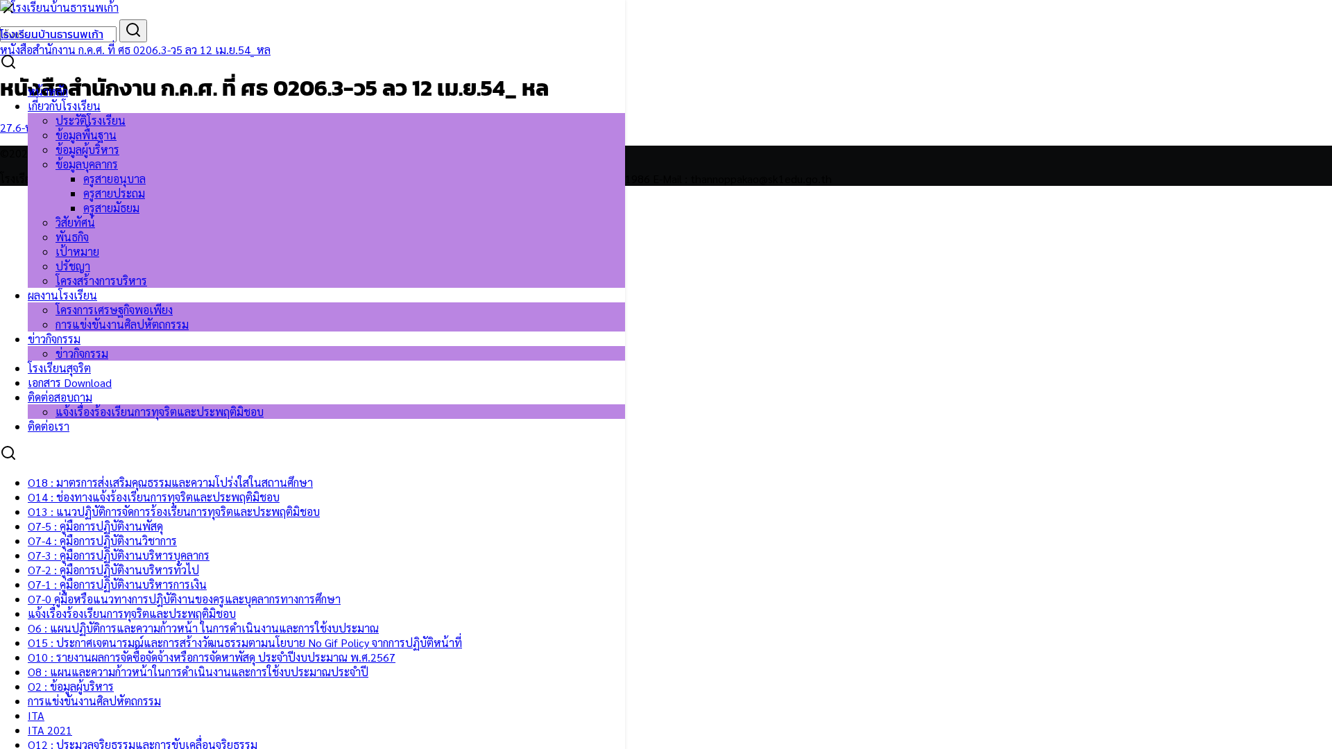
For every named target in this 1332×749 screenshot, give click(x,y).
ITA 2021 (50, 730)
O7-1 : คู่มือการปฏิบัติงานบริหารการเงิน (117, 584)
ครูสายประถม (114, 193)
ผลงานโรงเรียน (62, 295)
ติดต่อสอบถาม (60, 397)
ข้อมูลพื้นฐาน (86, 135)
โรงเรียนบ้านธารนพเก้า (51, 34)
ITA (36, 715)
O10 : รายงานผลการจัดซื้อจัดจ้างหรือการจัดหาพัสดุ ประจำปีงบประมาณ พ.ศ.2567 (211, 657)
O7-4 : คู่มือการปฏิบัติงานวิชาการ (102, 540)
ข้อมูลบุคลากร (87, 164)
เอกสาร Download (70, 382)
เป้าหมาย (77, 251)
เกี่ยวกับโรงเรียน (64, 105)
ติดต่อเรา (48, 426)
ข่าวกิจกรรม (54, 339)
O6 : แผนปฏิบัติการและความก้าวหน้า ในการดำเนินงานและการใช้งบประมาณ (203, 628)
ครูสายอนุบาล (114, 178)
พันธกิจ (72, 237)
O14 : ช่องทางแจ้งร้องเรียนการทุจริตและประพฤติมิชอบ (154, 497)
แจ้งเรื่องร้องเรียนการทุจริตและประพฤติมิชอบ (160, 411)
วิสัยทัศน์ (75, 222)
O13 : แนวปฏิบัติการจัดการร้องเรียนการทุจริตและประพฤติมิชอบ (174, 511)
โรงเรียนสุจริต (59, 368)
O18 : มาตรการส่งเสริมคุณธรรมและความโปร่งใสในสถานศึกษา (170, 482)
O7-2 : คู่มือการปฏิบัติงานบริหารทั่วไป (113, 569)
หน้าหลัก (48, 91)
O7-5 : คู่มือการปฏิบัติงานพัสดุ (95, 526)
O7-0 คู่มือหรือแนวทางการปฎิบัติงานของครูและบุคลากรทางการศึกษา (184, 599)
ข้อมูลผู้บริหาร (87, 149)
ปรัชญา (73, 266)
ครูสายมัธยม (111, 207)
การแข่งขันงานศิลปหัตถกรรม (122, 324)
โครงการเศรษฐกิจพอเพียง (114, 309)
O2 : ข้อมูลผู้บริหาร (71, 686)
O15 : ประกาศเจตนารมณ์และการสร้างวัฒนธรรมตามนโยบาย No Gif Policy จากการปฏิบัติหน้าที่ (245, 642)
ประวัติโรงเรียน (91, 120)
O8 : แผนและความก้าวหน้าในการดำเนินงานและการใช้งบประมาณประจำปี (198, 671)
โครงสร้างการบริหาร (101, 280)
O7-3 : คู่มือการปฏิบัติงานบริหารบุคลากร (119, 555)
